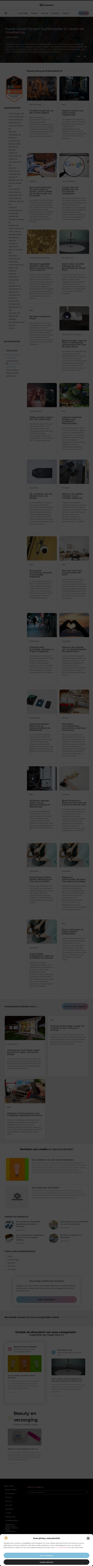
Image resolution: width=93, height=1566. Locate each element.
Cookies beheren (46, 1562)
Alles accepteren (46, 1555)
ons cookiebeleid (60, 1547)
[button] (88, 1538)
